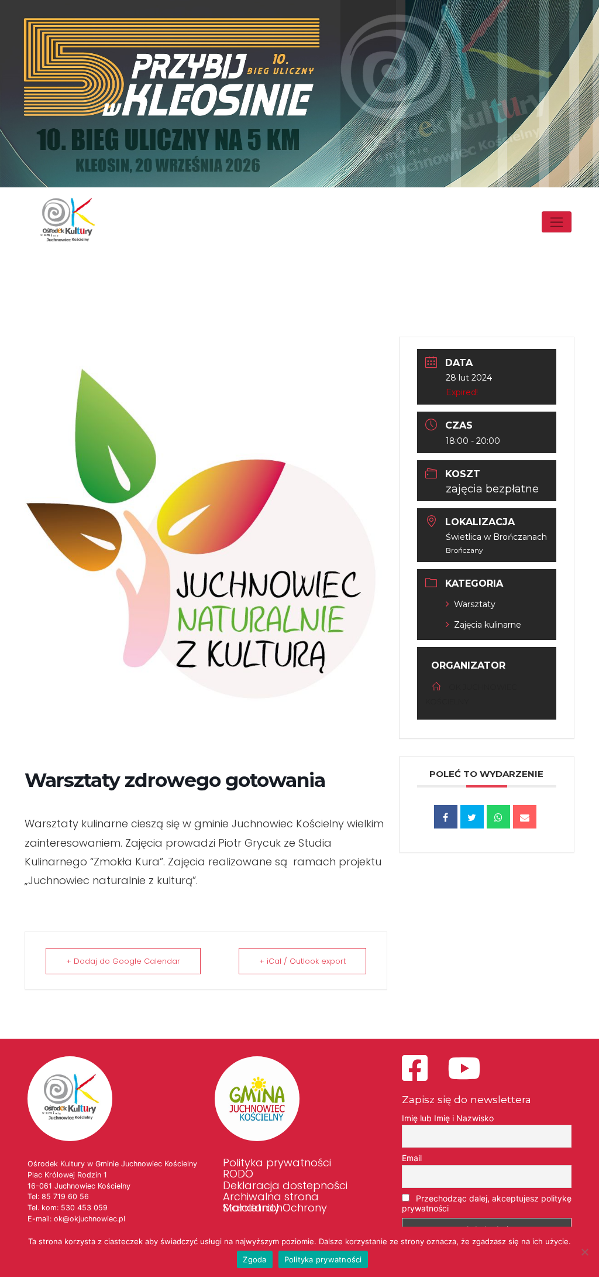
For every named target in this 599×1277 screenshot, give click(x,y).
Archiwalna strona (271, 1197)
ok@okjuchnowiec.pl (89, 1218)
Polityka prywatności (277, 1163)
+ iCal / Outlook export (302, 961)
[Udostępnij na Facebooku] (445, 816)
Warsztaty (474, 604)
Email (412, 1158)
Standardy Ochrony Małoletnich (275, 1208)
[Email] (524, 816)
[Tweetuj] (472, 816)
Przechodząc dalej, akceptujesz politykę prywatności (487, 1203)
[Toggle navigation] (557, 221)
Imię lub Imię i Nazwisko (448, 1118)
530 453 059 (84, 1207)
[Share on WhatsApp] (498, 816)
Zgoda (254, 1259)
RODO (238, 1174)
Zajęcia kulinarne (487, 624)
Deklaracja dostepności (285, 1185)
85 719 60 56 (65, 1196)
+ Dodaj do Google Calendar (123, 961)
